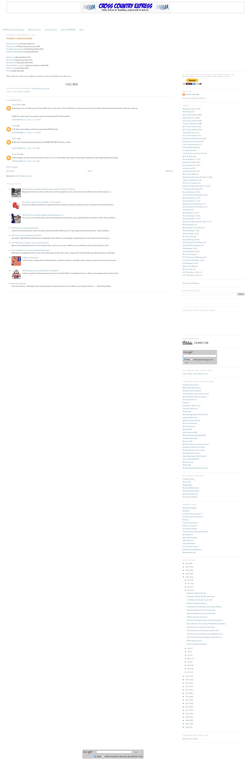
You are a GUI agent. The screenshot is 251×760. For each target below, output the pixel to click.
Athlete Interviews (34, 29)
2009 (187, 717)
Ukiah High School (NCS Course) (194, 456)
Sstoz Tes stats (188, 269)
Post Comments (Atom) (24, 176)
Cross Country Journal (190, 546)
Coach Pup (186, 210)
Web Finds (186, 111)
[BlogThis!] (69, 84)
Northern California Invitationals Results (201, 613)
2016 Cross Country (190, 126)
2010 (187, 713)
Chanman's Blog (188, 479)
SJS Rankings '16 (189, 248)
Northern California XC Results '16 (195, 186)
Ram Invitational (12, 43)
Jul (188, 651)
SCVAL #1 (10, 57)
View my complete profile (194, 98)
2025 (187, 567)
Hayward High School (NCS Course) (195, 414)
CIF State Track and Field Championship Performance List (42, 215)
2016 (187, 693)
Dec (189, 580)
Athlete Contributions (190, 180)
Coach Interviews (51, 29)
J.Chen (14, 138)
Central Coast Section (190, 522)
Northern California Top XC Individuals (201, 596)
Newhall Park (187, 429)
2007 (187, 724)
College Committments (30, 257)
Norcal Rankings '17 (190, 218)
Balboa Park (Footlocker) (191, 387)
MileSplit (186, 511)
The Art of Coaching (190, 183)
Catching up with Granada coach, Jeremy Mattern (204, 606)
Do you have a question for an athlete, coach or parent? (41, 202)
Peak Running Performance (192, 549)
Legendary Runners (189, 171)
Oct (188, 587)
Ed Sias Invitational (190, 399)
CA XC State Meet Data (191, 189)
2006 (187, 727)
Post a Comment (12, 167)
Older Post (169, 171)
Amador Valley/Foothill (14, 52)
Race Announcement (190, 114)
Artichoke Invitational (190, 385)
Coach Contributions (190, 123)
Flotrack (186, 519)
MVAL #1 (9, 68)
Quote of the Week (189, 266)
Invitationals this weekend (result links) (201, 627)
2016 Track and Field (190, 120)
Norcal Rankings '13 (190, 201)
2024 (187, 570)
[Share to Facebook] (74, 84)
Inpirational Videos (189, 162)
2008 (187, 720)
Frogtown (186, 402)
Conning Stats (188, 150)
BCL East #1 (10, 62)
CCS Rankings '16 (189, 263)
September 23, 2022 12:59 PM (26, 132)
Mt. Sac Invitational (190, 423)
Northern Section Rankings (192, 204)
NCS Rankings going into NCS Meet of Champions (40, 270)
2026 (187, 563)
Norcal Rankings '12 (190, 165)
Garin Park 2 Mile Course (192, 405)
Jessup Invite (10, 46)
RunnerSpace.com (189, 552)
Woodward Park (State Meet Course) (195, 468)
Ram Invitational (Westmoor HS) (194, 435)
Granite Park (187, 411)
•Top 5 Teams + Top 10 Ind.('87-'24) (195, 373)
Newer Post (10, 171)
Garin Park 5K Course (190, 408)
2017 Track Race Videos (191, 275)
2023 (187, 573)
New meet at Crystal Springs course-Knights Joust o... (205, 634)
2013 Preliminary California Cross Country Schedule (30, 243)
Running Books (188, 224)
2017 (187, 690)
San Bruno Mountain (190, 438)
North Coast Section (190, 525)
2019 (187, 683)
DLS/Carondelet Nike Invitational (195, 396)
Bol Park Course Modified (192, 390)
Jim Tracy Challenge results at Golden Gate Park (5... (205, 620)
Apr (188, 662)
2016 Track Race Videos (191, 272)
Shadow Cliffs (188, 441)
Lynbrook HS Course (190, 417)
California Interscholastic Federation (195, 531)
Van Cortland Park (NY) (191, 459)
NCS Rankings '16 (189, 213)
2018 (187, 686)
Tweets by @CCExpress (191, 283)
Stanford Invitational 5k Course (194, 450)
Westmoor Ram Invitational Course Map (201, 610)
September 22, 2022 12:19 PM (26, 119)
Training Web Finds (189, 147)
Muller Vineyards (189, 426)
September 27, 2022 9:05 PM (26, 161)
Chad (14, 125)
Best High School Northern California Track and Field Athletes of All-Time (48, 189)
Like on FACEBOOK (68, 29)
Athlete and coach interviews (197, 617)
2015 (187, 696)
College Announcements (191, 141)
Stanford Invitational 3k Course (194, 447)
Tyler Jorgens (17, 104)
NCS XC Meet (188, 156)
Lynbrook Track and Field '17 (193, 516)
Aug (189, 648)
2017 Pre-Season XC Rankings (193, 195)
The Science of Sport (190, 497)
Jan (188, 672)
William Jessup (188, 462)
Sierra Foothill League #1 (15, 65)
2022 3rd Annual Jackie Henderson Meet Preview (204, 637)
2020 (187, 679)
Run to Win (187, 482)
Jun (188, 655)
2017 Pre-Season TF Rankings (193, 257)
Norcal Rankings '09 (190, 239)
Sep (188, 590)
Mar (189, 665)
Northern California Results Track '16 (196, 177)
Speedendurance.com (190, 494)
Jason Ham (16, 154)
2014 (187, 700)
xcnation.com (187, 168)
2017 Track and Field (190, 129)
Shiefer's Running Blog (191, 491)
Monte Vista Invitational (191, 420)
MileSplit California (190, 508)
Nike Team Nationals (190, 537)
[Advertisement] (125, 21)
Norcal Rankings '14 (190, 216)
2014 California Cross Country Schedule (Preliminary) (31, 250)
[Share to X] (71, 84)
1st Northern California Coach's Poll (199, 600)
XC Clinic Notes (188, 236)
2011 (187, 710)
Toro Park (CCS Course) (191, 453)
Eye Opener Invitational (14, 49)
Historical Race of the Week (192, 227)
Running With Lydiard (191, 488)
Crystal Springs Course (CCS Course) (196, 393)
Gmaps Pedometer (189, 543)
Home (81, 29)
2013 (187, 703)
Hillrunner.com (188, 540)
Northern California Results (19, 38)
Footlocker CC (188, 534)
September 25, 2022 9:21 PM (26, 148)
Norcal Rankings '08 (190, 251)
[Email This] (66, 84)
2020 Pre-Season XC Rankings (13, 29)
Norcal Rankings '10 (190, 198)
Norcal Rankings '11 (190, 159)
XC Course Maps (189, 254)
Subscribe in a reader (190, 738)
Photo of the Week (189, 174)
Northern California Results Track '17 (196, 221)
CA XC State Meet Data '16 (192, 260)
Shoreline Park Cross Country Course (196, 444)
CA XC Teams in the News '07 (193, 153)
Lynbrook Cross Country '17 (193, 514)
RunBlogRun (187, 485)
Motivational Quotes (19, 283)
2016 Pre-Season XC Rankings (193, 207)
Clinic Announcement (190, 144)
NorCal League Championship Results (25, 228)
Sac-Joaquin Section (190, 528)
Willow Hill (187, 465)
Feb (188, 668)
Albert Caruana (192, 94)
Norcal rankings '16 (189, 233)
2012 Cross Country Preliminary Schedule (26, 235)
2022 (187, 577)
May (189, 658)
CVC (8, 71)
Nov (189, 583)
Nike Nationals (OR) (190, 432)
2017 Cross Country (190, 135)
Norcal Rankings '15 (190, 230)
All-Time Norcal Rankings (192, 245)
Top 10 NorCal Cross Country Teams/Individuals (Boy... (206, 623)
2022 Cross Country (22, 91)
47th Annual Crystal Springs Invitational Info (203, 630)
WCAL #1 (9, 60)
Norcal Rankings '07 (190, 192)
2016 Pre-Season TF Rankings (193, 242)
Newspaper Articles (189, 109)
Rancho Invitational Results (197, 644)
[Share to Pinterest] (76, 84)
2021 (187, 676)
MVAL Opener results (194, 640)
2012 (187, 707)
